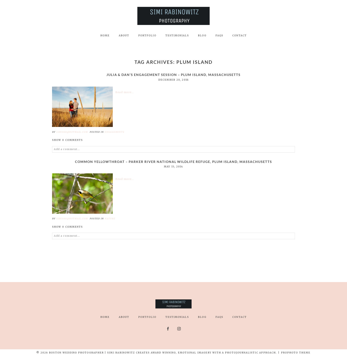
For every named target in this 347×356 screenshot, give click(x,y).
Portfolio (147, 35)
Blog (202, 35)
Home (105, 35)
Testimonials (177, 35)
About (124, 35)
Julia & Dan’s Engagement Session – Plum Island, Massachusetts (173, 75)
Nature (110, 218)
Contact (239, 35)
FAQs (219, 35)
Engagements (114, 132)
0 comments (67, 140)
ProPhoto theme (295, 352)
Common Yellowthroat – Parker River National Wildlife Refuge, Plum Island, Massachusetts (173, 162)
